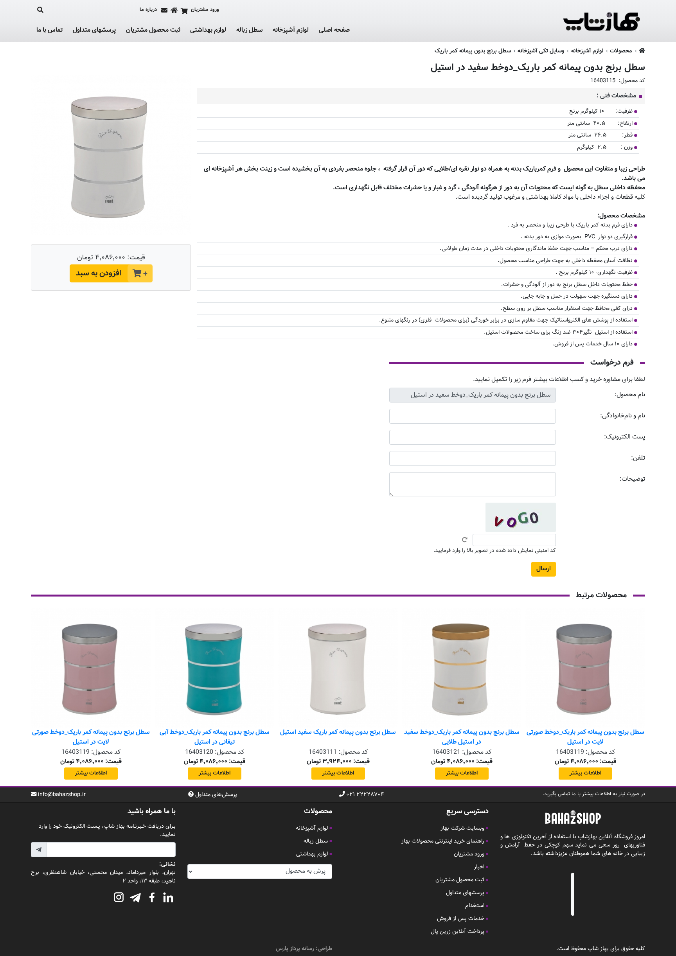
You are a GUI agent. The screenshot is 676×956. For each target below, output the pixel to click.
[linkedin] (168, 896)
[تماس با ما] (164, 10)
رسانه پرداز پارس (295, 948)
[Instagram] (118, 896)
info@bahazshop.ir (62, 795)
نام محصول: (630, 395)
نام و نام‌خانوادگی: (622, 416)
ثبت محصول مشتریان (153, 30)
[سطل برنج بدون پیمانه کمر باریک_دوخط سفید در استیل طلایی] (461, 668)
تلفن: (638, 458)
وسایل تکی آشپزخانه (541, 51)
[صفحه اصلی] (174, 10)
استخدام (474, 905)
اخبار (479, 867)
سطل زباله (249, 30)
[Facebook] (151, 896)
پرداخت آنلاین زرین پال (457, 931)
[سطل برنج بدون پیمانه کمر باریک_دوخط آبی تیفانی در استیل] (214, 668)
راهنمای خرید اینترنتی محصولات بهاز (442, 841)
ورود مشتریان (469, 854)
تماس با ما (49, 30)
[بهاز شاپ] (601, 21)
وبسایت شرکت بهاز (462, 828)
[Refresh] (464, 539)
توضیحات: (632, 479)
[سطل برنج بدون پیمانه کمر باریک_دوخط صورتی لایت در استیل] (585, 668)
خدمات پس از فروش (460, 918)
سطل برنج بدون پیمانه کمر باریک (473, 51)
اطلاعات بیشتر (585, 773)
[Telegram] (135, 896)
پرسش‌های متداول (216, 795)
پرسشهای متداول (94, 30)
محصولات (621, 51)
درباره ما (148, 10)
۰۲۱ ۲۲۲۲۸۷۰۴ (365, 795)
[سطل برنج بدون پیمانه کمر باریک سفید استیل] (338, 668)
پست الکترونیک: (624, 437)
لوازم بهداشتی (208, 30)
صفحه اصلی (334, 30)
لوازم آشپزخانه (291, 30)
